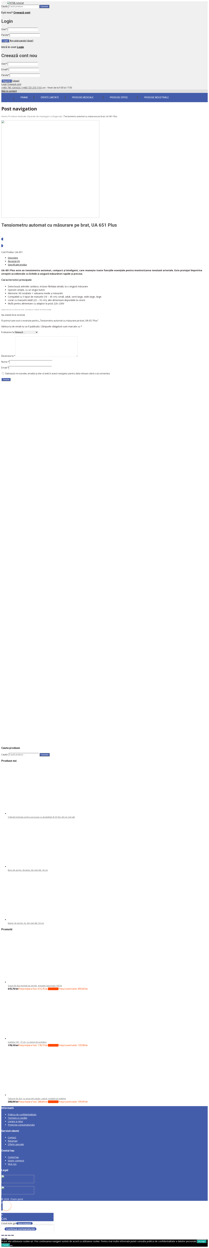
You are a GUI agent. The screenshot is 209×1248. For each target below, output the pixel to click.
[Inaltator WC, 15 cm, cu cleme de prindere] (32, 1038)
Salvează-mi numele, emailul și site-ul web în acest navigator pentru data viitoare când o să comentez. (57, 373)
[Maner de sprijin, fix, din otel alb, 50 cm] (32, 919)
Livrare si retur (15, 1121)
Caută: (4, 6)
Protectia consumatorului (21, 1124)
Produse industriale (156, 97)
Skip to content (9, 91)
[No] (11, 1245)
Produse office (119, 97)
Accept (201, 1241)
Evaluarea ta (7, 332)
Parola (5, 35)
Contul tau (13, 1157)
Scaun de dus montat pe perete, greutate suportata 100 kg (35, 985)
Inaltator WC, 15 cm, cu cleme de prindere (27, 1042)
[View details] (38, 393)
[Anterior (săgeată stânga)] (2, 1238)
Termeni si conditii (17, 1117)
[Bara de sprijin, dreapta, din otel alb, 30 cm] (32, 866)
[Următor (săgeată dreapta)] (6, 1238)
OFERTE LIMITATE (50, 97)
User (4, 29)
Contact (12, 1137)
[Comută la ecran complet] (6, 1235)
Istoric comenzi (16, 1160)
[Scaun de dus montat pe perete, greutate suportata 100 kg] (32, 982)
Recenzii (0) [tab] (14, 261)
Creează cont (21, 12)
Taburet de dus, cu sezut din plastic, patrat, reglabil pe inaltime (37, 1098)
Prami (24, 97)
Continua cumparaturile (20, 1229)
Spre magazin (24, 1223)
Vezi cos (12, 1164)
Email (4, 69)
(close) (29, 40)
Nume (5, 362)
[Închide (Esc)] (12, 1235)
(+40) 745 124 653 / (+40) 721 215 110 (21, 87)
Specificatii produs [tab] (17, 264)
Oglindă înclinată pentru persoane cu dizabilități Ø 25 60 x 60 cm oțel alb (41, 817)
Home (4, 116)
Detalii (6, 1245)
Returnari (12, 1140)
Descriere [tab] (13, 257)
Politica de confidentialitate (22, 1114)
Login (20, 47)
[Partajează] (9, 1235)
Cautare (44, 6)
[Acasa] (7, 97)
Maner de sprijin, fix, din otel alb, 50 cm (26, 923)
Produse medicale (83, 97)
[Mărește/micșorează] (2, 1235)
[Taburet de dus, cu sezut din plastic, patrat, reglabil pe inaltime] (32, 1095)
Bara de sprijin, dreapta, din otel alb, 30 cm (28, 870)
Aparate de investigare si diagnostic (45, 116)
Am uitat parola (18, 40)
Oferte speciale (16, 1144)
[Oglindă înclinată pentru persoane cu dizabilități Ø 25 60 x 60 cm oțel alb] (32, 813)
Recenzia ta (8, 356)
